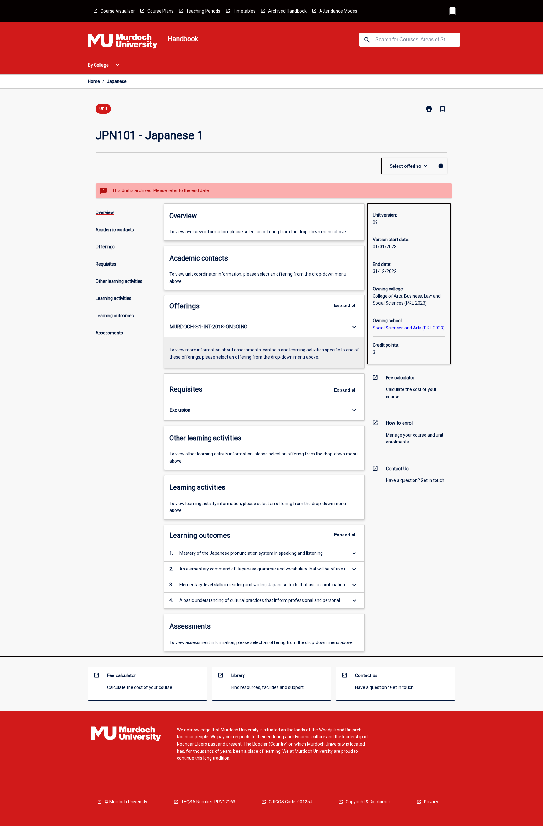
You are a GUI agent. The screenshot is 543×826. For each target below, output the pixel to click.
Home (94, 81)
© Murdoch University (126, 801)
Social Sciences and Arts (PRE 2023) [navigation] (409, 327)
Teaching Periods (203, 11)
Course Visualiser (118, 11)
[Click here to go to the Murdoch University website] (122, 42)
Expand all (345, 305)
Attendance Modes (338, 11)
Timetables (244, 11)
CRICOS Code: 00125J (290, 801)
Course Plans (160, 11)
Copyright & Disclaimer (368, 801)
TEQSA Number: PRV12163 (208, 801)
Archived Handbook (287, 11)
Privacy (431, 801)
